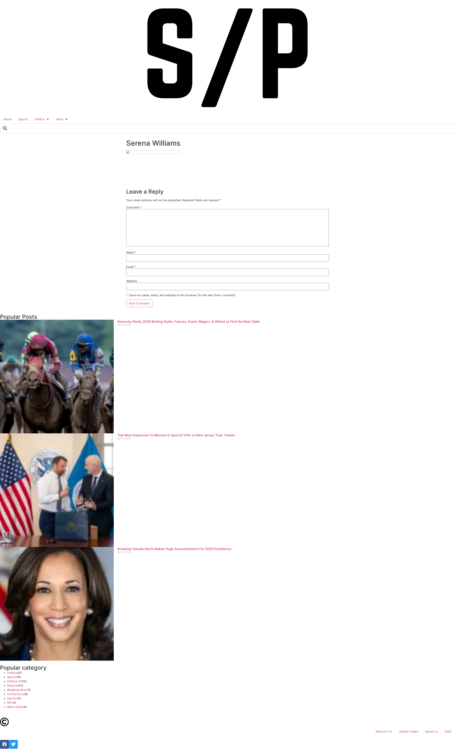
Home (8, 119)
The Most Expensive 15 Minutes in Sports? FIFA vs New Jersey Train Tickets (176, 435)
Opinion (12, 698)
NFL (9, 702)
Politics (40, 119)
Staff (448, 731)
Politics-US (14, 681)
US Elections (15, 694)
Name (131, 252)
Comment (134, 207)
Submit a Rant (408, 731)
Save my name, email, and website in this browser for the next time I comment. (182, 295)
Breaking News (17, 690)
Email (131, 266)
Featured (13, 685)
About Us (431, 731)
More (59, 119)
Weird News (15, 707)
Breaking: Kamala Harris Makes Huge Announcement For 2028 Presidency (174, 549)
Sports (23, 119)
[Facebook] (4, 744)
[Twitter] (13, 744)
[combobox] (227, 128)
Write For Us (384, 731)
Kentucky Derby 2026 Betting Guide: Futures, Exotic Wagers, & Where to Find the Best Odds (188, 321)
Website (131, 281)
